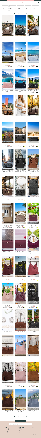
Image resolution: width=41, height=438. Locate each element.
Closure (19, 8)
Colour (18, 6)
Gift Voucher (20, 431)
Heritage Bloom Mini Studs (8, 331)
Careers (8, 430)
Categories (4, 6)
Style (26, 6)
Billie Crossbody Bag (33, 331)
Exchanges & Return (20, 429)
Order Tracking (20, 430)
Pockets (26, 8)
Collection (11, 6)
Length (11, 8)
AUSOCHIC (11, 2)
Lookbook (7, 432)
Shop (2, 2)
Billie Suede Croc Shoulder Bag (20, 331)
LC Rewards (20, 432)
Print (3, 8)
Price (10, 10)
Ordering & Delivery (20, 428)
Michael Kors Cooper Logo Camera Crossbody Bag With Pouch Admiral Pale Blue (7, 171)
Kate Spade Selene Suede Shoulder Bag (33, 251)
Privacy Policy (30, 434)
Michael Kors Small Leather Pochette (33, 90)
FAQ (20, 434)
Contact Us (7, 429)
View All (26, 13)
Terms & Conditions (35, 434)
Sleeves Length (35, 6)
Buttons (34, 8)
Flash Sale (6, 2)
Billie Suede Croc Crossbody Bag (8, 357)
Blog (7, 431)
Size (3, 10)
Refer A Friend (20, 433)
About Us (8, 428)
